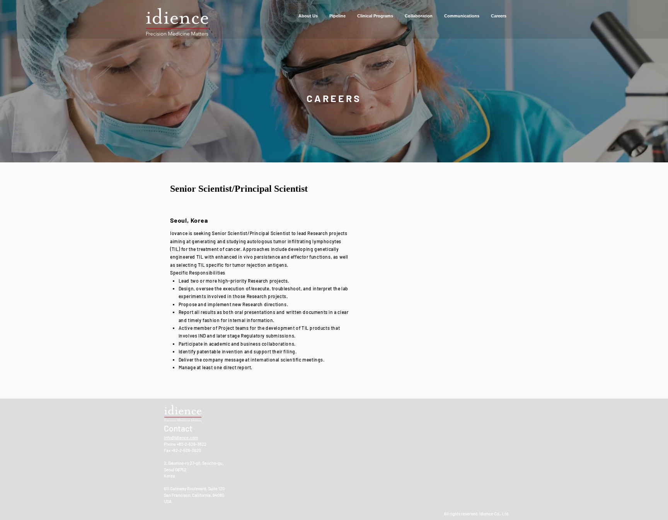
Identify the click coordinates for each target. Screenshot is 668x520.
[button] (308, 16)
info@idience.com (181, 437)
